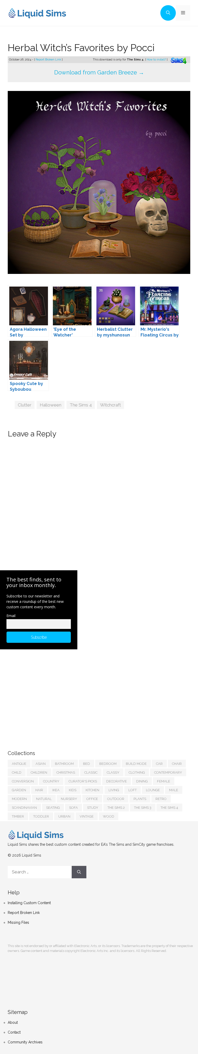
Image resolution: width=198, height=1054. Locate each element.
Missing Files (18, 922)
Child (16, 772)
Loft (132, 790)
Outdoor (115, 799)
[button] (168, 13)
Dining (142, 781)
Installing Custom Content (29, 903)
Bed (86, 764)
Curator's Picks (83, 781)
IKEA (56, 790)
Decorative (116, 781)
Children (39, 772)
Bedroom (108, 764)
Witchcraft (110, 404)
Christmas (65, 772)
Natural (44, 799)
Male (173, 790)
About (13, 1022)
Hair (39, 790)
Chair (177, 764)
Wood (108, 816)
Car (159, 764)
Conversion (23, 781)
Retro (161, 799)
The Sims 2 (116, 808)
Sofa (73, 808)
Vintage (87, 816)
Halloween (50, 404)
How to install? (157, 59)
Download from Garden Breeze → (99, 72)
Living (114, 790)
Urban (64, 816)
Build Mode (136, 764)
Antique (19, 764)
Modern (19, 799)
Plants (140, 799)
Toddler (41, 816)
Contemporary (168, 772)
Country (51, 781)
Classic (90, 772)
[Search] (79, 872)
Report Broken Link (49, 59)
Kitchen (92, 790)
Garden (19, 790)
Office (92, 799)
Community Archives (25, 1042)
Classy (113, 772)
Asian (41, 764)
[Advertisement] (46, 694)
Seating (53, 808)
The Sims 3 (142, 808)
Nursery (69, 799)
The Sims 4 (81, 404)
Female (163, 781)
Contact (14, 1032)
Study (92, 808)
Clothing (137, 772)
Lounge (153, 790)
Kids (72, 790)
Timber (18, 816)
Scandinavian (24, 808)
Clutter (24, 404)
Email (10, 615)
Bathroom (64, 764)
